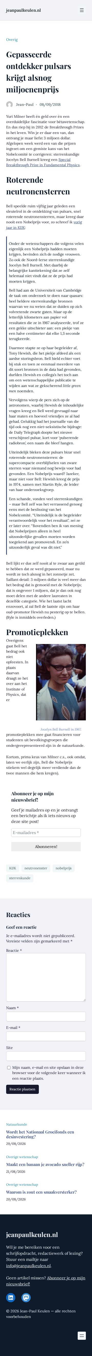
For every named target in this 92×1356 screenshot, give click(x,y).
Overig (12, 39)
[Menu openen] (82, 10)
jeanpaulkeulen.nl (23, 10)
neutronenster (36, 868)
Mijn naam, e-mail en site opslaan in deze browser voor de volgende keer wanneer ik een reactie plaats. (49, 1073)
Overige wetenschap (22, 1157)
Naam (12, 1007)
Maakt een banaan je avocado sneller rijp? (45, 1164)
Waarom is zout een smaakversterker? (41, 1192)
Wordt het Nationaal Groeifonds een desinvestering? (40, 1134)
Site (9, 1047)
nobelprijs (64, 868)
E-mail (13, 1027)
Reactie (14, 950)
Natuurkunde (16, 1124)
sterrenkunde (19, 878)
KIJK (12, 868)
